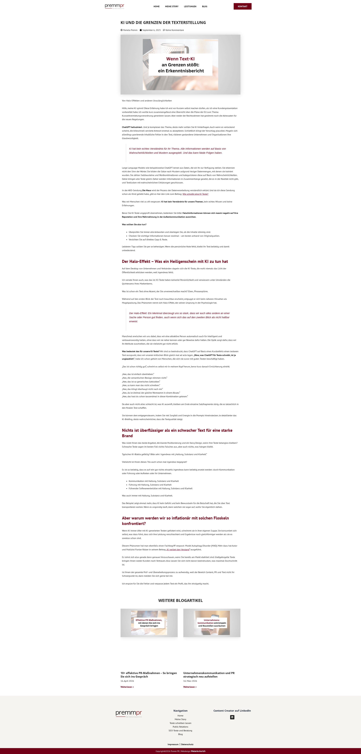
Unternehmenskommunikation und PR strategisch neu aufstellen (209, 674)
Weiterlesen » (127, 686)
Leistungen (190, 6)
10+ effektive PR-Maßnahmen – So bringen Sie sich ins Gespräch (149, 674)
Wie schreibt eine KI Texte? (195, 194)
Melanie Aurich (198, 751)
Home (156, 6)
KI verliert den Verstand (178, 549)
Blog (204, 6)
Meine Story (171, 6)
